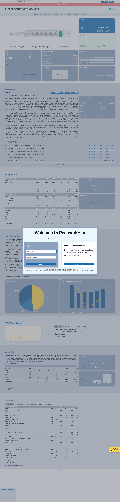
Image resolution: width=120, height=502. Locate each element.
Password (28, 255)
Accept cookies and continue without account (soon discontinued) (60, 269)
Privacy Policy (69, 270)
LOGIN (41, 264)
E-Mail (27, 249)
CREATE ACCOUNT (78, 264)
